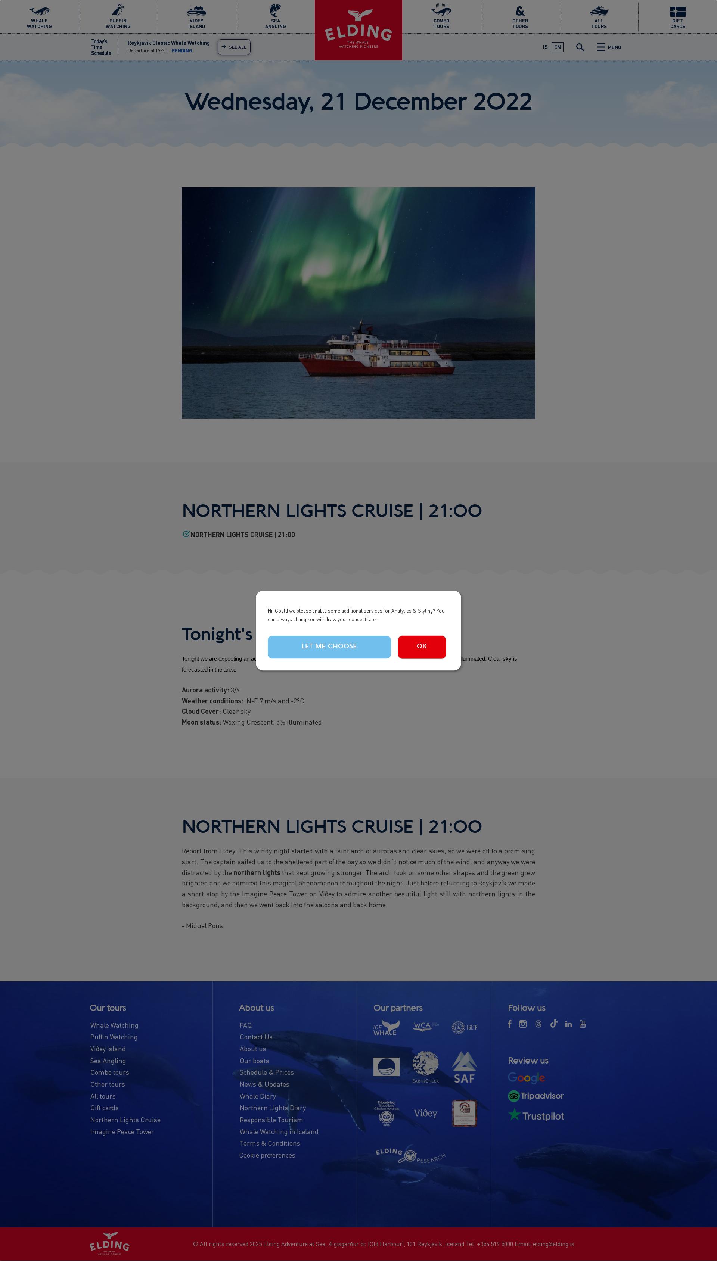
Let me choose (329, 646)
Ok (422, 646)
